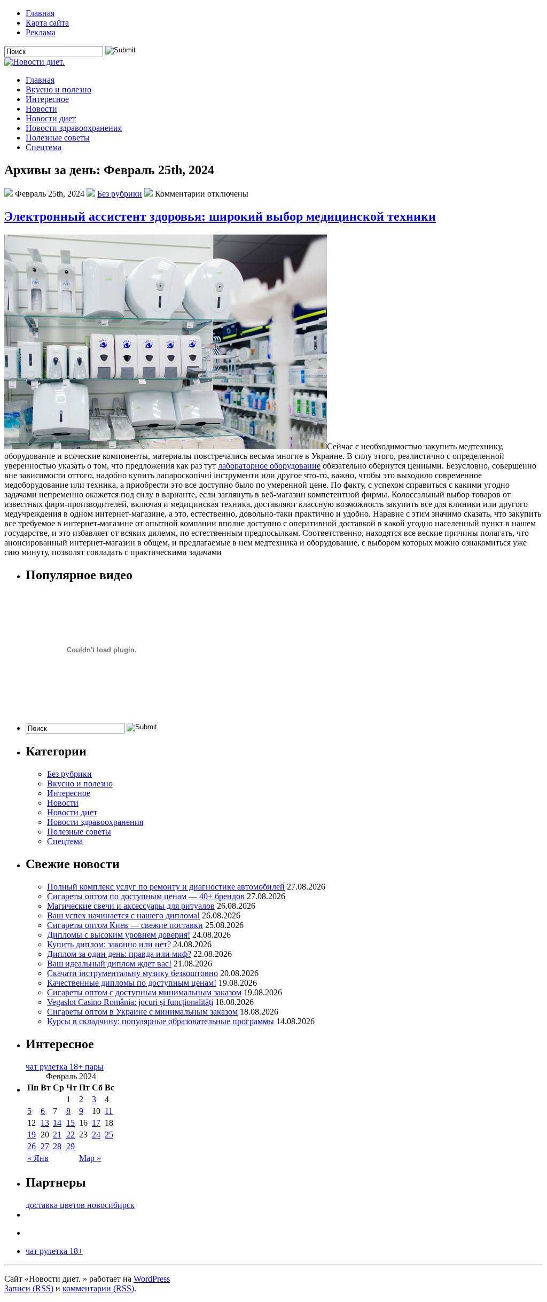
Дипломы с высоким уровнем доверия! (118, 934)
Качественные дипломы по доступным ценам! (131, 982)
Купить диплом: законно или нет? (109, 944)
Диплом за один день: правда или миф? (119, 953)
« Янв (38, 1158)
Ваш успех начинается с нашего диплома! (123, 915)
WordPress (152, 1278)
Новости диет (51, 118)
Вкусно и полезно (58, 89)
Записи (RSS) (28, 1288)
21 (57, 1134)
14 (57, 1122)
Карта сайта (47, 22)
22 (70, 1134)
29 (70, 1146)
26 (31, 1146)
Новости (41, 108)
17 (96, 1122)
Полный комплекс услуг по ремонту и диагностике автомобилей (166, 886)
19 (31, 1134)
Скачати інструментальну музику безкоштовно (132, 973)
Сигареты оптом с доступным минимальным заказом (144, 992)
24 (96, 1134)
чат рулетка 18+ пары (65, 1066)
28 (57, 1146)
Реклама (41, 32)
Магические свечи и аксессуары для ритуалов (131, 905)
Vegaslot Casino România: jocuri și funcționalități (130, 1002)
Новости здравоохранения (74, 127)
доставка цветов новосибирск (80, 1205)
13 (45, 1122)
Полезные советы (58, 137)
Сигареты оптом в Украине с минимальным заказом (142, 1011)
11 (109, 1111)
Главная (40, 13)
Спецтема (43, 147)
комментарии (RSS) (98, 1288)
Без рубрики (119, 193)
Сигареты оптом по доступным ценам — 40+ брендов (146, 896)
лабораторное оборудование (269, 465)
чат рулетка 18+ (54, 1251)
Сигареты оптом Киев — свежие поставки (125, 925)
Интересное (47, 99)
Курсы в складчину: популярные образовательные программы (160, 1021)
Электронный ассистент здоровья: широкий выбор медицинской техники (220, 216)
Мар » (90, 1158)
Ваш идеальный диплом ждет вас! (109, 963)
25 (109, 1134)
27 (45, 1146)
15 (70, 1122)
